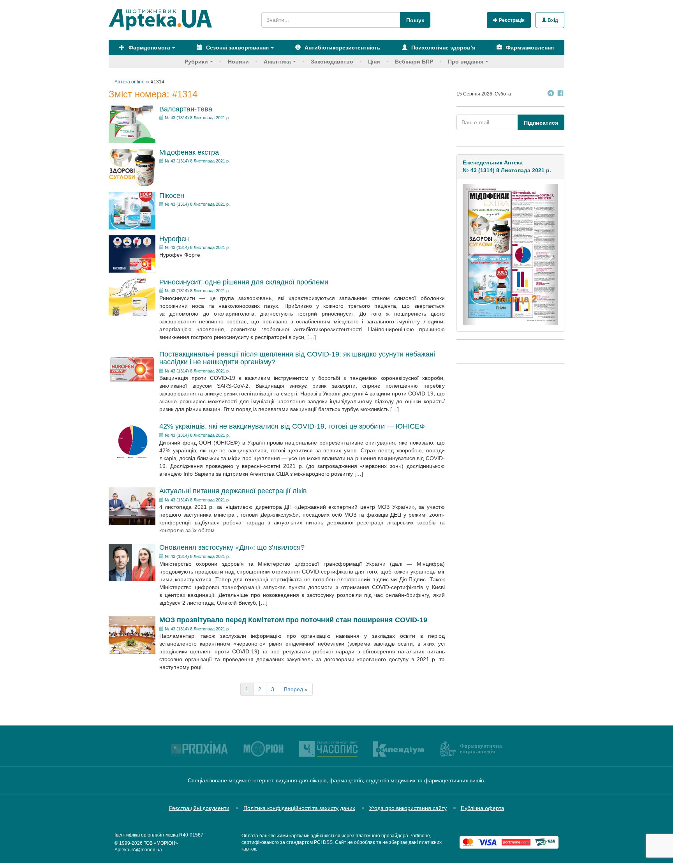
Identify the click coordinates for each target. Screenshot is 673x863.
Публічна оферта (482, 808)
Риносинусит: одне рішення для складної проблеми (243, 282)
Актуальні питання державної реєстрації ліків (233, 491)
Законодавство (332, 61)
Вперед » (296, 689)
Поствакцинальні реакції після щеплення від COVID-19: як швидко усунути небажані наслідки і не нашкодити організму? (297, 358)
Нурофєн (174, 239)
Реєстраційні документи (199, 808)
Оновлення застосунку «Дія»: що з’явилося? (232, 547)
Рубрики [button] (196, 61)
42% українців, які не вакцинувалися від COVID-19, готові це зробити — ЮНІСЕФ (292, 426)
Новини (238, 61)
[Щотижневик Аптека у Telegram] (551, 94)
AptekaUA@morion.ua (138, 849)
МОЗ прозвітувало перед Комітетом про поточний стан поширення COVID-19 (293, 620)
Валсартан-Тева (185, 109)
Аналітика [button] (277, 61)
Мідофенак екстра (189, 152)
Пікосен (171, 195)
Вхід (552, 20)
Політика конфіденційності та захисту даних (299, 808)
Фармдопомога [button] (148, 47)
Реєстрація (511, 20)
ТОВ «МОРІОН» (161, 843)
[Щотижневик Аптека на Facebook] (560, 94)
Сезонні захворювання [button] (236, 47)
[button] (470, 254)
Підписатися (541, 123)
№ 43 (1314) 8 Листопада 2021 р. (197, 117)
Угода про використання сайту (408, 808)
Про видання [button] (465, 61)
